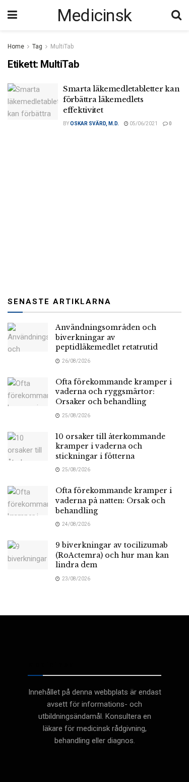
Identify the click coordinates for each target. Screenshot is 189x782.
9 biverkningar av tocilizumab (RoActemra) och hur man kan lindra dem (112, 555)
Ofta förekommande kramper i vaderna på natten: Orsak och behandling (113, 500)
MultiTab (62, 46)
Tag (37, 46)
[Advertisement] (94, 211)
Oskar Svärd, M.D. (94, 123)
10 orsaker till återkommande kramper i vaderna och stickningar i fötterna (110, 446)
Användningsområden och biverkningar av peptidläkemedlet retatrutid (106, 337)
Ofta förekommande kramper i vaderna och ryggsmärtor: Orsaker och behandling (113, 391)
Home (16, 46)
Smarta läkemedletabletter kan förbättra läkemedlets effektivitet (121, 99)
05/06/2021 (143, 123)
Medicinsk (94, 15)
